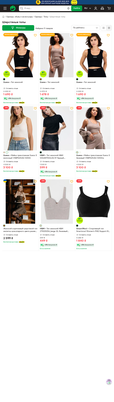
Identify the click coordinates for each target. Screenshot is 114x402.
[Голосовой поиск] (68, 8)
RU (85, 8)
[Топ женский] (20, 55)
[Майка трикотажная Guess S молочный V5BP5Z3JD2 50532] (20, 128)
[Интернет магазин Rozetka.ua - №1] (13, 8)
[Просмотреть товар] (4, 79)
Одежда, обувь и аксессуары (19, 17)
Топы (46, 17)
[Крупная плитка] (103, 28)
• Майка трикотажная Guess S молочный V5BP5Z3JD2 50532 (20, 157)
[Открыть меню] (5, 8)
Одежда (38, 17)
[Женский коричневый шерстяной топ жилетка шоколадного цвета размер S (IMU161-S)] (20, 201)
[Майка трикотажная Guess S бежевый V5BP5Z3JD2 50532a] (93, 128)
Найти (76, 8)
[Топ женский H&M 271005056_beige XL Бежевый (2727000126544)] (57, 201)
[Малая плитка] (109, 28)
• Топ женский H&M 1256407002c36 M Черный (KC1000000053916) (52, 157)
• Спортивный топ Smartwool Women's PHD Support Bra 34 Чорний (93, 230)
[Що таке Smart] (21, 103)
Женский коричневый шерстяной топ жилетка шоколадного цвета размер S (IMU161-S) (20, 230)
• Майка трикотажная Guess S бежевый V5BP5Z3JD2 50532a (93, 157)
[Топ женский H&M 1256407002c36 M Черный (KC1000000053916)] (57, 128)
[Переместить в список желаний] (35, 35)
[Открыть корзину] (109, 8)
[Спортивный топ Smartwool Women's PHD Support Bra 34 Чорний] (93, 201)
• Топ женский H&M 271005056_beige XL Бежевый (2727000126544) (53, 230)
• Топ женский (13, 82)
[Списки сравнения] (102, 8)
